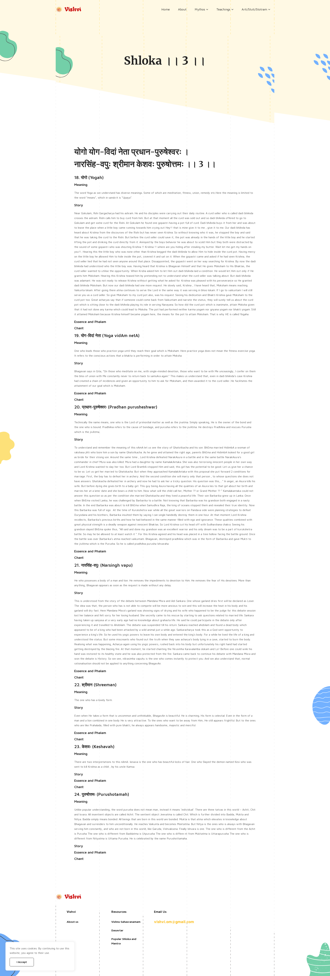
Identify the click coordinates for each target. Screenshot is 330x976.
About (182, 9)
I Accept (22, 962)
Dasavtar (117, 930)
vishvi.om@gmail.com (174, 921)
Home (165, 9)
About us (72, 921)
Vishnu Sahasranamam (125, 921)
